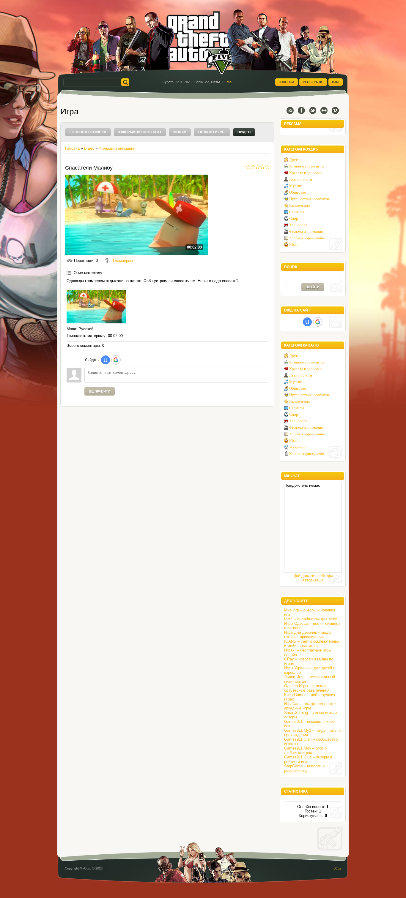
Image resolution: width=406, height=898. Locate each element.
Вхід (335, 82)
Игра (69, 111)
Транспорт (298, 225)
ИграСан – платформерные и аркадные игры (310, 705)
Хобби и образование (307, 238)
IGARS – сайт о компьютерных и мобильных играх (312, 643)
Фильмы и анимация (117, 148)
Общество (297, 192)
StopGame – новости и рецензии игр (304, 768)
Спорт (294, 218)
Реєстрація (313, 82)
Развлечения (299, 205)
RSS (229, 82)
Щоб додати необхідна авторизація (312, 577)
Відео (89, 148)
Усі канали (297, 447)
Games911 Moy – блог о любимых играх (305, 750)
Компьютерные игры (306, 166)
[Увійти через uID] (105, 359)
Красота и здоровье (305, 172)
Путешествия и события (309, 199)
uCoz (337, 868)
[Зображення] (96, 306)
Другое (295, 159)
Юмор (294, 244)
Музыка (296, 186)
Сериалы (296, 212)
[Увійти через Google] (116, 360)
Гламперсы (123, 260)
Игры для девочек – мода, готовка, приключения (308, 634)
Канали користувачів (306, 453)
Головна (286, 82)
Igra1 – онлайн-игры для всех (310, 619)
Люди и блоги (300, 179)
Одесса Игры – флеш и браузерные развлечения (306, 688)
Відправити (99, 391)
